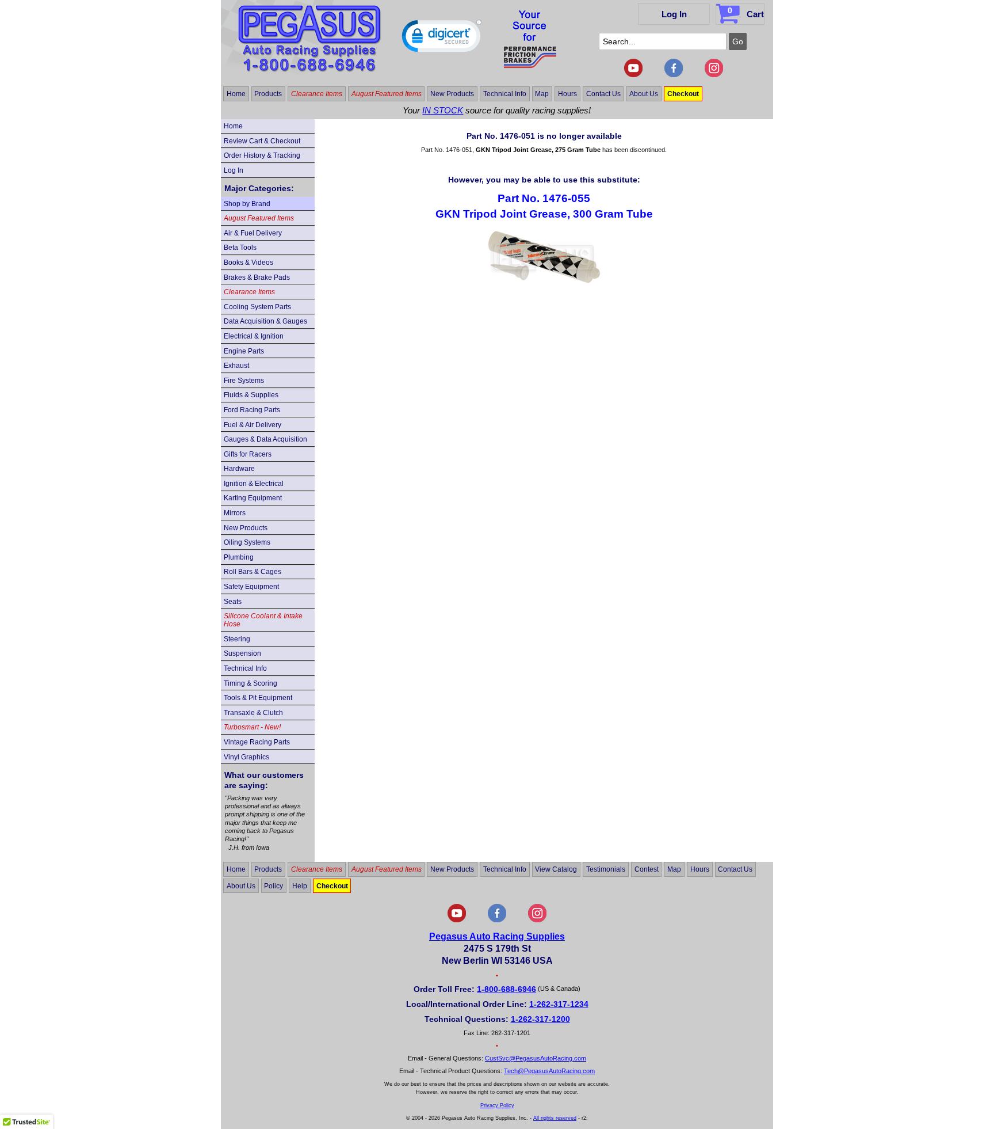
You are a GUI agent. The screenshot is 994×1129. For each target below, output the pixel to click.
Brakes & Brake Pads (257, 277)
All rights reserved (554, 1118)
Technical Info (504, 94)
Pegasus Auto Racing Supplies (497, 936)
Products (268, 94)
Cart (746, 12)
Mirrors (235, 513)
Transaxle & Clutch (253, 713)
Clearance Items (316, 94)
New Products (452, 94)
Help (299, 886)
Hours (567, 94)
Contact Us (603, 94)
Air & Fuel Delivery (253, 233)
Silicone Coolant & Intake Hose (263, 620)
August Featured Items (386, 94)
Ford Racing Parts (252, 410)
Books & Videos (248, 263)
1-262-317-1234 (558, 1004)
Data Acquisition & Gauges (265, 321)
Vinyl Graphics (246, 757)
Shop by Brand (247, 204)
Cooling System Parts (257, 307)
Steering (237, 639)
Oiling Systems (247, 542)
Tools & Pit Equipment (258, 698)
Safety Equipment (251, 587)
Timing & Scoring (250, 683)
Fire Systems (244, 381)
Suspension (242, 653)
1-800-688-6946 (506, 989)
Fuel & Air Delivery (252, 425)
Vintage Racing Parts (257, 742)
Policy (273, 886)
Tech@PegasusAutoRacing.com (549, 1070)
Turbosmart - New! (252, 727)
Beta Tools (240, 248)
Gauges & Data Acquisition (265, 439)
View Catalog (556, 869)
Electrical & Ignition (254, 336)
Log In (674, 14)
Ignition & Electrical (254, 484)
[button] (442, 38)
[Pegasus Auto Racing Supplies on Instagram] (714, 74)
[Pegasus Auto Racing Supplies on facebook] (673, 74)
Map (542, 94)
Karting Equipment (253, 498)
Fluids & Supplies (251, 395)
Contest (646, 869)
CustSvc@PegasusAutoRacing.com (535, 1058)
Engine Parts (244, 351)
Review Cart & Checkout (262, 141)
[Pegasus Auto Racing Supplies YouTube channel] (633, 74)
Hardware (239, 469)
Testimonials (605, 869)
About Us (643, 94)
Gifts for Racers (248, 454)
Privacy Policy (497, 1105)
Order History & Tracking (262, 155)
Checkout (683, 94)
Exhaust (236, 366)
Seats (233, 602)
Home (236, 94)
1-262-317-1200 (540, 1019)
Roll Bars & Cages (252, 572)
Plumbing (239, 557)
